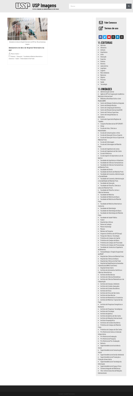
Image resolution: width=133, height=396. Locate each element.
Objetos (102, 77)
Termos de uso (111, 28)
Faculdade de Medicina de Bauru (109, 197)
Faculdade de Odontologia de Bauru (110, 211)
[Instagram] (113, 37)
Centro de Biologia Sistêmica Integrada (112, 103)
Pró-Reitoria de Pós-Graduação (109, 341)
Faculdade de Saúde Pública (108, 217)
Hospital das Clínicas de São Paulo (110, 261)
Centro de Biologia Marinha (108, 105)
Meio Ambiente (104, 73)
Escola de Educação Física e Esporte (111, 135)
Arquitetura (103, 52)
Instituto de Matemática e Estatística (111, 297)
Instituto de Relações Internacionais (111, 318)
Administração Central (107, 92)
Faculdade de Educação (107, 183)
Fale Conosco (110, 22)
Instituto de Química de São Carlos (110, 316)
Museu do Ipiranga (105, 226)
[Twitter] (105, 37)
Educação (19, 56)
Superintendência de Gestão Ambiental (112, 355)
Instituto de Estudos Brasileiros (110, 288)
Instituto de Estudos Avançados (109, 286)
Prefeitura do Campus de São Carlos (111, 329)
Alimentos (103, 47)
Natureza (103, 75)
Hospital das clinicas (106, 222)
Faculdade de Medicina (107, 194)
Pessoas (103, 79)
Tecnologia (103, 84)
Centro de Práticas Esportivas (109, 112)
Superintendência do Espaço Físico (110, 366)
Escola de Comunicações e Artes (110, 133)
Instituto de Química (106, 313)
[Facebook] (100, 37)
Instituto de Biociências (107, 275)
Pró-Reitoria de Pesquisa (108, 339)
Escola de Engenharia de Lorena (109, 149)
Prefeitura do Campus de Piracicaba (111, 243)
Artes (102, 54)
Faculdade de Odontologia (108, 208)
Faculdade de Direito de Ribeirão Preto (111, 172)
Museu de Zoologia (105, 224)
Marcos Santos (15, 54)
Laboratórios (104, 66)
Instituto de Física (105, 291)
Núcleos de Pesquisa (106, 231)
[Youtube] (109, 37)
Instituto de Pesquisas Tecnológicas (111, 309)
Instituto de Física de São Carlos (110, 293)
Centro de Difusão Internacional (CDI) (111, 110)
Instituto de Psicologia (107, 311)
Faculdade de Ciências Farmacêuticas (111, 163)
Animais (13, 56)
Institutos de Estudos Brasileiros (110, 323)
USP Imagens (44, 5)
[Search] (129, 6)
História (102, 64)
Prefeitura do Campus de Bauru (109, 240)
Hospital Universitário (107, 268)
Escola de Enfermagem (107, 142)
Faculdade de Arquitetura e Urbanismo (111, 160)
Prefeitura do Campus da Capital (110, 238)
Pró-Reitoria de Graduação (108, 336)
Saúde (17, 58)
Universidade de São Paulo (27, 58)
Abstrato (103, 45)
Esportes (103, 59)
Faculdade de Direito (106, 169)
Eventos (102, 61)
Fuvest (102, 220)
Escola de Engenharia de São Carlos (111, 151)
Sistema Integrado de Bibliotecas (110, 368)
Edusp (102, 126)
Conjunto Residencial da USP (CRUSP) (111, 124)
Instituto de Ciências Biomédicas (110, 277)
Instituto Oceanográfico (107, 320)
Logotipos (103, 68)
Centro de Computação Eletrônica (110, 108)
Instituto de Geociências (107, 295)
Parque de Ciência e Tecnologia (109, 236)
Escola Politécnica (106, 153)
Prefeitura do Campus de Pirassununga (112, 245)
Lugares (102, 70)
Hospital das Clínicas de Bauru (109, 259)
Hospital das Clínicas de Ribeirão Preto (112, 256)
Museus (102, 229)
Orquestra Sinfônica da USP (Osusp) (111, 233)
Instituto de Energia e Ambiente (109, 284)
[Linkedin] (117, 37)
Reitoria (102, 343)
